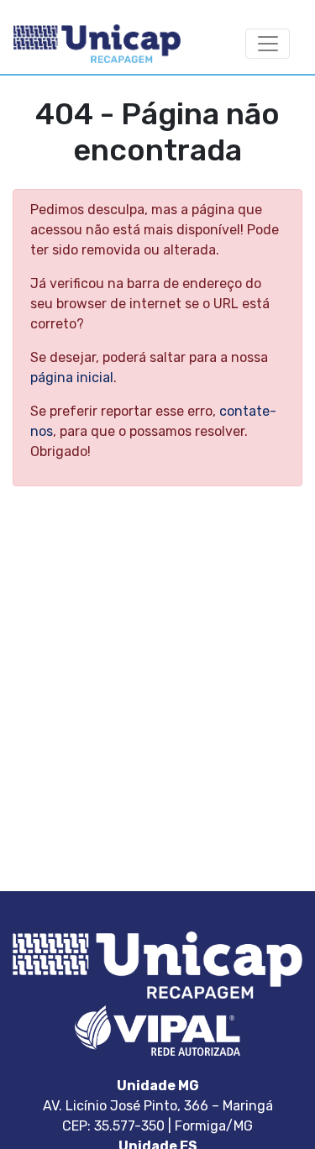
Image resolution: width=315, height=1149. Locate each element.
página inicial (71, 378)
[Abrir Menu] (267, 44)
